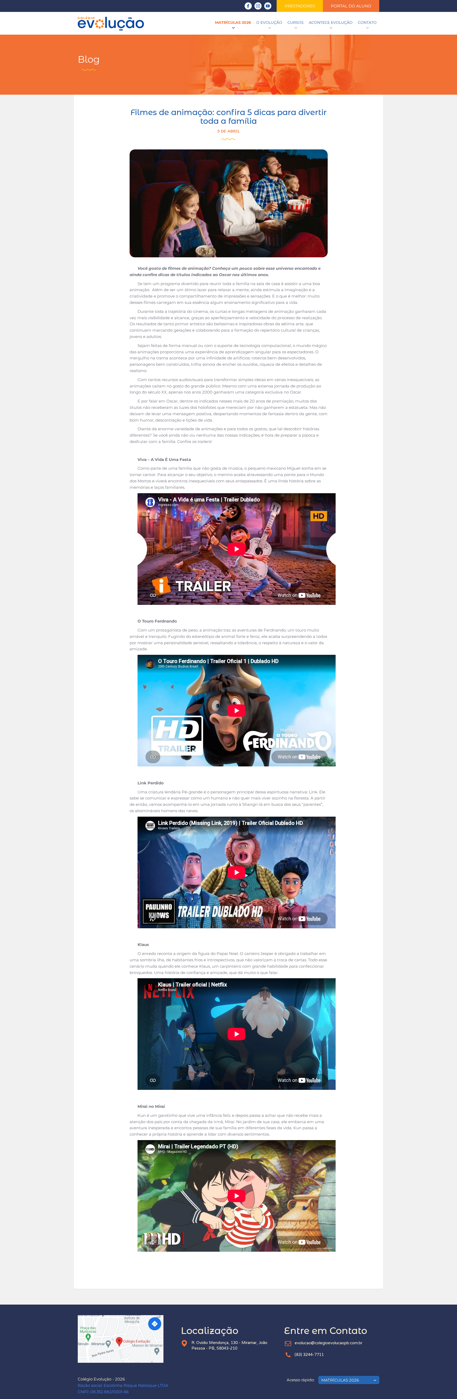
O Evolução (269, 22)
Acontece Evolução (331, 22)
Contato (367, 22)
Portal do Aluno (351, 5)
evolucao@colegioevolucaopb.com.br (328, 1343)
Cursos (295, 22)
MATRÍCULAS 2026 (233, 22)
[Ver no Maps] (125, 1339)
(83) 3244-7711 (309, 1354)
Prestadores (300, 5)
